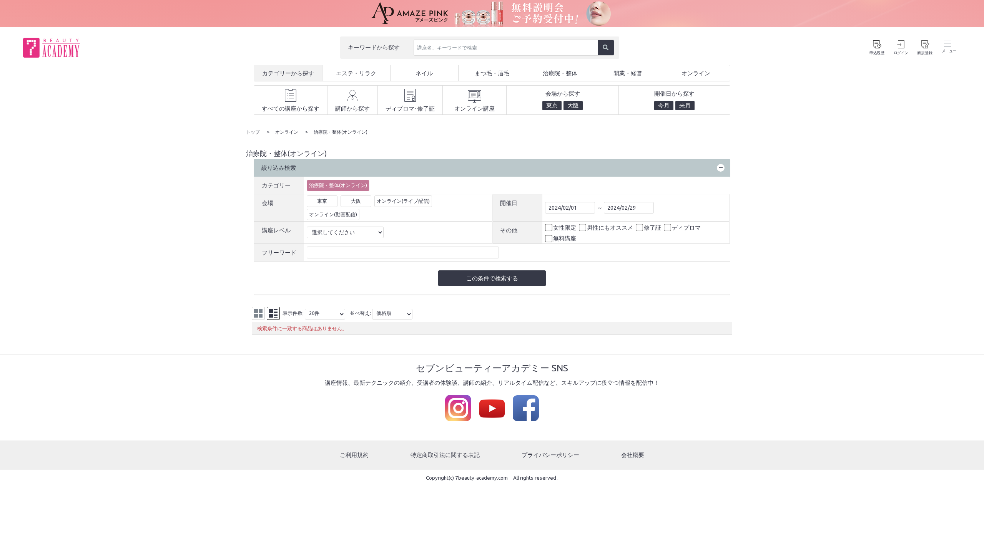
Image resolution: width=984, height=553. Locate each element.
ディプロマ (686, 227)
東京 (322, 201)
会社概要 (632, 455)
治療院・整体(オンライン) (338, 185)
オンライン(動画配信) (333, 214)
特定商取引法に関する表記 (445, 455)
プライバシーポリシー (550, 455)
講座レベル (276, 230)
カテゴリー (276, 185)
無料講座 (564, 238)
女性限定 (564, 227)
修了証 (652, 227)
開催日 (508, 203)
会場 (267, 203)
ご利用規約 (354, 455)
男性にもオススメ (610, 227)
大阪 (356, 201)
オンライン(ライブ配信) (403, 201)
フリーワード (279, 252)
